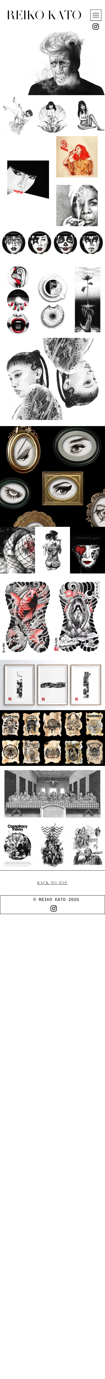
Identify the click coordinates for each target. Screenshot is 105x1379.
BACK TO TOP (52, 883)
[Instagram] (96, 26)
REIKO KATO (43, 15)
